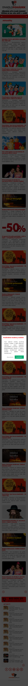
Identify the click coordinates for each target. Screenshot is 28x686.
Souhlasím (19, 357)
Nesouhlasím (10, 357)
